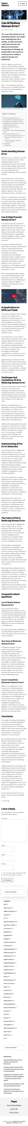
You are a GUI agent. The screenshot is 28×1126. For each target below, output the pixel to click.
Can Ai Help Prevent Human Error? (13, 119)
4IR (5, 904)
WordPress (15, 1122)
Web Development (9, 1028)
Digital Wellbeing (9, 973)
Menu (23, 3)
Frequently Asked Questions (11, 134)
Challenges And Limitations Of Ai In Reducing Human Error (13, 124)
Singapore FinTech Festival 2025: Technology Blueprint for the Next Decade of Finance (14, 1069)
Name (3, 845)
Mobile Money (8, 1000)
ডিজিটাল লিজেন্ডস (7, 1035)
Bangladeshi (7, 935)
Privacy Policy (14, 1112)
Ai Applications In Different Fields (13, 121)
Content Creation (9, 942)
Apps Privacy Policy (9, 925)
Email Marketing (8, 980)
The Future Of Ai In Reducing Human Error (14, 131)
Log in (20, 1122)
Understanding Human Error (11, 118)
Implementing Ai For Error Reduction (11, 127)
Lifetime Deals (8, 993)
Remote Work (8, 1021)
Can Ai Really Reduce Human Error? (15, 135)
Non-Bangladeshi (9, 1004)
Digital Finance (8, 956)
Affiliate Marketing (9, 911)
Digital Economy (8, 952)
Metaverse (7, 997)
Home (5, 986)
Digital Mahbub (5, 4)
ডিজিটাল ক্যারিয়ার (7, 1031)
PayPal (6, 1014)
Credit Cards (7, 945)
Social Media (7, 1024)
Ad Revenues (7, 908)
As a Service (7, 928)
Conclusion (6, 143)
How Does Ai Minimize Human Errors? (14, 138)
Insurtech (6, 990)
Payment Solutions (9, 1007)
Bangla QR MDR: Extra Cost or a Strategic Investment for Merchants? (13, 1062)
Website (3, 864)
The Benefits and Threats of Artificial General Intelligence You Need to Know (13, 1091)
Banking (6, 938)
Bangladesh (7, 932)
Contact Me (14, 1109)
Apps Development (9, 921)
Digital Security (8, 966)
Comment (4, 818)
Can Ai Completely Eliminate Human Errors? (13, 141)
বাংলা (5, 1038)
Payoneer (6, 1011)
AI (8, 800)
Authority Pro (16, 1121)
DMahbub (8, 145)
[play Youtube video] (14, 296)
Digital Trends (8, 969)
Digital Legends (8, 959)
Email (3, 854)
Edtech (6, 976)
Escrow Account (8, 983)
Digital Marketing (9, 962)
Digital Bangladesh (9, 949)
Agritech (6, 914)
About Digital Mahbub (14, 1105)
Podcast (6, 1017)
